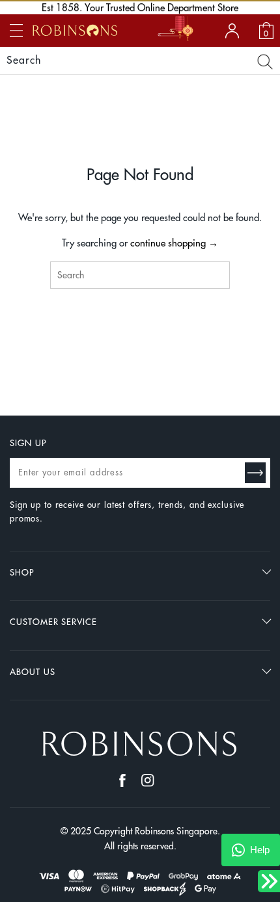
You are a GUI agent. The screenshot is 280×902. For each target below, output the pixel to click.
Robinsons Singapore (176, 831)
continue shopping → (174, 243)
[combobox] (140, 275)
